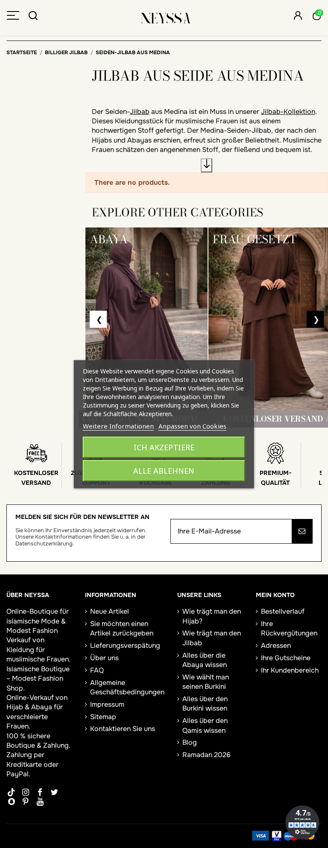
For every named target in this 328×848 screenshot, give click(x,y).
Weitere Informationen (118, 426)
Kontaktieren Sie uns (122, 728)
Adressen (276, 645)
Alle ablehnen (163, 471)
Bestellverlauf (283, 611)
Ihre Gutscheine (285, 657)
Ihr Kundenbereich (290, 670)
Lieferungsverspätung (125, 645)
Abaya (41, 706)
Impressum (107, 704)
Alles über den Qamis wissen (205, 725)
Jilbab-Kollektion (288, 111)
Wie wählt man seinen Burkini (205, 682)
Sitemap (103, 716)
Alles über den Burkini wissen (205, 703)
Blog (189, 742)
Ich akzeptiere (164, 447)
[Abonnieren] (302, 531)
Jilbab (139, 111)
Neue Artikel (109, 611)
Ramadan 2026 (206, 754)
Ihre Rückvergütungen (289, 628)
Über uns (104, 657)
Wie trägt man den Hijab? (211, 616)
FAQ (97, 670)
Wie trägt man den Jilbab (211, 638)
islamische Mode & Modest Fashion (36, 626)
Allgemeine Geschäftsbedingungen (127, 687)
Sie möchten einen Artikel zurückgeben (121, 628)
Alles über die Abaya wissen (204, 660)
